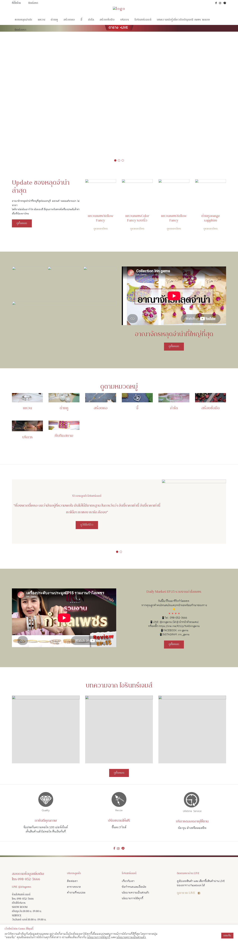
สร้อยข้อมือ (107, 20)
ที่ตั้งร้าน (16, 3)
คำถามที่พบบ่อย (76, 892)
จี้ (81, 20)
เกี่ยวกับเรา (128, 881)
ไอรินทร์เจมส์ (143, 20)
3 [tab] (123, 160)
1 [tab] (115, 160)
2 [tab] (119, 160)
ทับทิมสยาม (64, 436)
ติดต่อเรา (33, 3)
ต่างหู (54, 20)
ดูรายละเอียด (101, 228)
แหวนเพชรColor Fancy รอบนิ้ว (137, 218)
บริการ (124, 20)
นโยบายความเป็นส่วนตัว (135, 892)
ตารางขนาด (74, 887)
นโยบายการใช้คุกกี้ (132, 898)
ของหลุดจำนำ (23, 20)
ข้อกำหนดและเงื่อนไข (134, 887)
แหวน (41, 20)
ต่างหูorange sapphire (210, 218)
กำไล (91, 20)
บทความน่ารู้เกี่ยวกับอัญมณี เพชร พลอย (183, 20)
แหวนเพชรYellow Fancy (100, 218)
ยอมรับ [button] (227, 935)
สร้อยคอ (69, 20)
